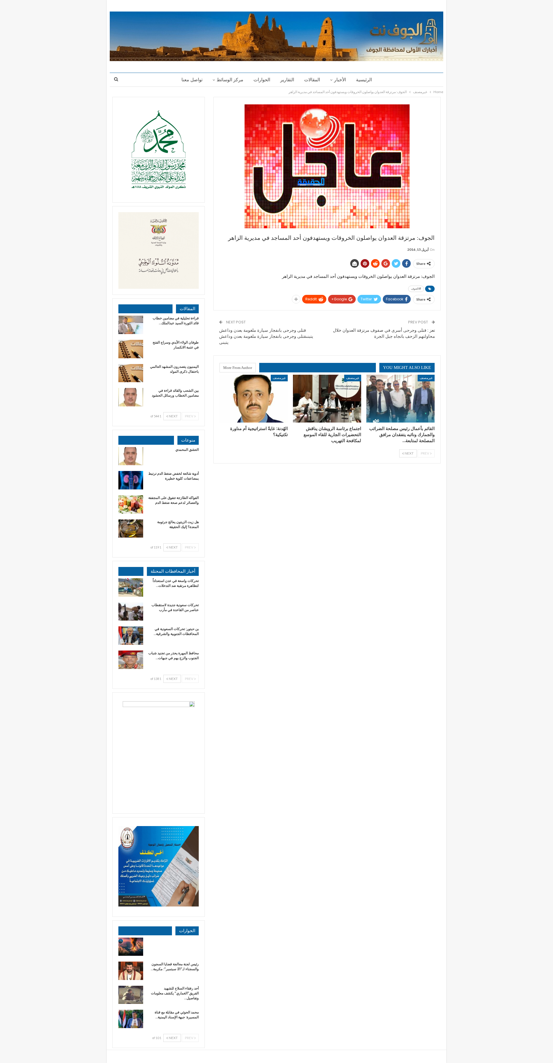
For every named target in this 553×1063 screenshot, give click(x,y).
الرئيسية (364, 79)
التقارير (287, 79)
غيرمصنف (426, 378)
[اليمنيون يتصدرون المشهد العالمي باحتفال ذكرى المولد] (130, 373)
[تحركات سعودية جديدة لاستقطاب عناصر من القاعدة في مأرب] (130, 611)
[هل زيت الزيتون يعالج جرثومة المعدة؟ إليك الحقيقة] (130, 528)
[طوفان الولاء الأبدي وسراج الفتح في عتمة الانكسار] (130, 349)
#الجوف (416, 289)
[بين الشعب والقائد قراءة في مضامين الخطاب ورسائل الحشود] (130, 397)
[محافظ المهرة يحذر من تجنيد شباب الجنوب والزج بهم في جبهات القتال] (130, 660)
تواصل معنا (191, 79)
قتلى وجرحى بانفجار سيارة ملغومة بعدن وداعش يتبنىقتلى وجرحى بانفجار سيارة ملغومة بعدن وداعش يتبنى (266, 336)
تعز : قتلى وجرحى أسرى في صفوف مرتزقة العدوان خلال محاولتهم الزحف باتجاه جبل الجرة (384, 333)
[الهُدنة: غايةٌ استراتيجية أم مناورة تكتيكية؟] (253, 399)
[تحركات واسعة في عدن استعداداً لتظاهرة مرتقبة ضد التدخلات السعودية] (130, 587)
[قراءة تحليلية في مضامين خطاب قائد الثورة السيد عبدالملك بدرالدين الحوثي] (130, 325)
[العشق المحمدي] (130, 456)
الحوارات (261, 79)
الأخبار (340, 79)
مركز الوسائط (230, 79)
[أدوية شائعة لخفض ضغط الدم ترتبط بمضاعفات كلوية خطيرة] (130, 480)
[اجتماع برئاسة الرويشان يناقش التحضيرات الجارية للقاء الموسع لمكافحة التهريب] (327, 399)
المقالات (312, 79)
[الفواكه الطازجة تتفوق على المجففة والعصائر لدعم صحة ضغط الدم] (130, 504)
